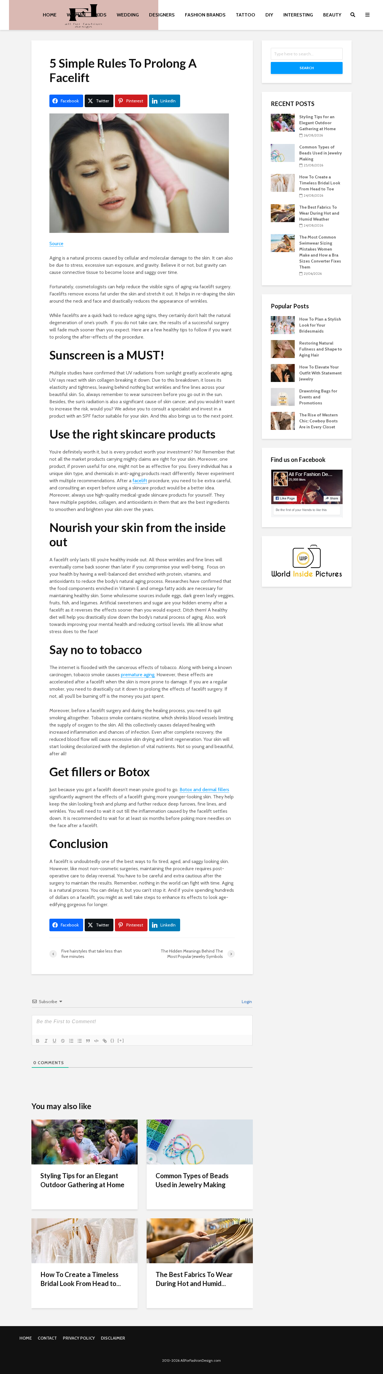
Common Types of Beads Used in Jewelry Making (192, 1180)
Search (307, 68)
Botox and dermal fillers (204, 789)
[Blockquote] (88, 1040)
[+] (121, 1040)
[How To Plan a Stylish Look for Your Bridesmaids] (283, 324)
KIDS (101, 15)
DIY (269, 15)
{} (112, 1040)
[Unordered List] (79, 1040)
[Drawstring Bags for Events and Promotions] (283, 396)
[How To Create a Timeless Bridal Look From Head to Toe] (84, 1240)
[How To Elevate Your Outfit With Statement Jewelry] (283, 372)
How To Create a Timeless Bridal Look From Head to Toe (319, 183)
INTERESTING (298, 15)
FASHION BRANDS (205, 15)
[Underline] (54, 1040)
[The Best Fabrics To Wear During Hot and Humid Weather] (200, 1240)
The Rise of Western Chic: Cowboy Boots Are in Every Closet (318, 421)
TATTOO (245, 15)
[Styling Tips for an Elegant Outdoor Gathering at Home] (84, 1141)
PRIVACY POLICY (79, 1338)
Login (246, 1001)
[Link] (105, 1040)
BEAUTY (332, 15)
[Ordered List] (71, 1040)
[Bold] (38, 1040)
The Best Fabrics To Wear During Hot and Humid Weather (319, 213)
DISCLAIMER (113, 1338)
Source (56, 243)
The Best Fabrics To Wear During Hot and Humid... (194, 1278)
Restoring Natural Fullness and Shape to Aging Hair (320, 349)
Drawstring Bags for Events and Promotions (318, 397)
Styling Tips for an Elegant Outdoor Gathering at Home (82, 1180)
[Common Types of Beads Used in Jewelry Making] (200, 1141)
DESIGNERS (162, 15)
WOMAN (76, 15)
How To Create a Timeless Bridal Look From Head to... (80, 1278)
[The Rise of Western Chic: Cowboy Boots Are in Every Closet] (283, 420)
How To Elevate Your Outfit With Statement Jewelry (320, 373)
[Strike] (63, 1040)
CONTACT (47, 1338)
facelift (140, 480)
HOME (50, 15)
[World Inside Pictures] (307, 560)
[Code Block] (96, 1040)
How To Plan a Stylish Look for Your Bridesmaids (320, 325)
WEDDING (128, 15)
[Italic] (46, 1040)
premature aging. (138, 674)
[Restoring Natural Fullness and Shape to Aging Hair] (283, 348)
